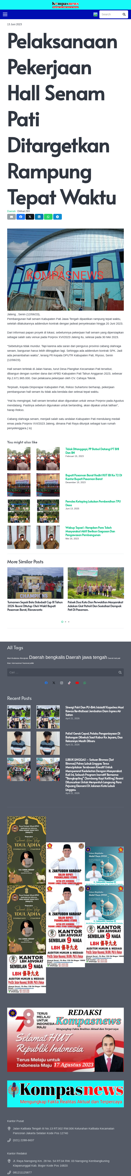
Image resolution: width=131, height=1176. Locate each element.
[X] (54, 682)
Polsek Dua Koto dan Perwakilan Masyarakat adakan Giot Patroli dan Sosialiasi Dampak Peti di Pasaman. (59, 606)
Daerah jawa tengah (86, 657)
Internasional (17, 663)
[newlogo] (65, 1093)
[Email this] (11, 217)
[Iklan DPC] (65, 904)
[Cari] (124, 14)
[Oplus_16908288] (65, 4)
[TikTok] (69, 682)
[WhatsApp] (85, 682)
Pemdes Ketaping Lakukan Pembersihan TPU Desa (93, 503)
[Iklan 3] (104, 905)
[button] (62, 621)
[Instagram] (61, 682)
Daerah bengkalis (47, 657)
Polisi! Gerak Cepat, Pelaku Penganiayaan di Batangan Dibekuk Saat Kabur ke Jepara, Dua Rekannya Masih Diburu (94, 737)
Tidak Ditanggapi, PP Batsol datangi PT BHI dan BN (92, 451)
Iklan (9, 663)
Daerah (11, 211)
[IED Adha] (26, 904)
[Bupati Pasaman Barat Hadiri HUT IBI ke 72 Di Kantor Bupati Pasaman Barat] (19, 475)
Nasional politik (28, 663)
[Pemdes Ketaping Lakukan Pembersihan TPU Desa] (19, 501)
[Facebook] (46, 682)
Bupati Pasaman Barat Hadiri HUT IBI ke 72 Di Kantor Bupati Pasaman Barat (94, 477)
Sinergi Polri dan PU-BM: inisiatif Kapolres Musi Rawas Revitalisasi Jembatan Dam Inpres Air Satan (95, 711)
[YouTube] (77, 682)
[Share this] (20, 217)
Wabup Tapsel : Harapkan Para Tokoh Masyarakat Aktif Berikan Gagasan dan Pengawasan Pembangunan (90, 531)
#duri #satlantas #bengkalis (17, 658)
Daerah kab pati (114, 658)
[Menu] (5, 14)
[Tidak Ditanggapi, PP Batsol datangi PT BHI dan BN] (19, 449)
